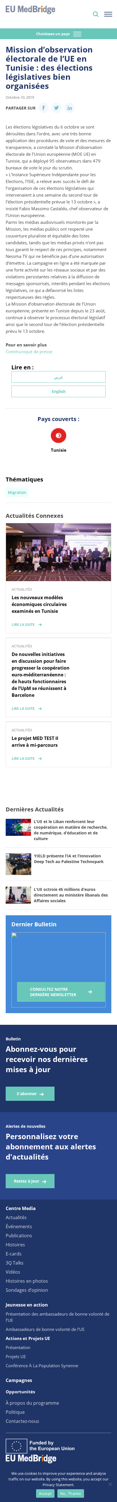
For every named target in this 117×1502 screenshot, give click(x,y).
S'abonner (27, 1093)
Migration (17, 492)
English (59, 391)
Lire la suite (23, 624)
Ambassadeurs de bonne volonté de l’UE (45, 1329)
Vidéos (13, 1272)
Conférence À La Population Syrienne (42, 1365)
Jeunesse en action (27, 1305)
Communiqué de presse (29, 351)
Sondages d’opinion (27, 1290)
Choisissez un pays (53, 33)
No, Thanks (70, 1493)
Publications (19, 1235)
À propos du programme (32, 1403)
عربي (58, 377)
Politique (15, 1412)
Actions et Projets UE (28, 1338)
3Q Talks (15, 1263)
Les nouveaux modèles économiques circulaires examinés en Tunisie (39, 604)
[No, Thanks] (110, 1484)
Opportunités (20, 1391)
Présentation (18, 1347)
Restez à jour (26, 1181)
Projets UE (16, 1356)
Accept (45, 1493)
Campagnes (19, 1380)
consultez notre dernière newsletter (53, 991)
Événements (19, 1226)
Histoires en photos (27, 1281)
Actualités (16, 1217)
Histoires (15, 1245)
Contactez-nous (22, 1421)
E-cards (14, 1254)
